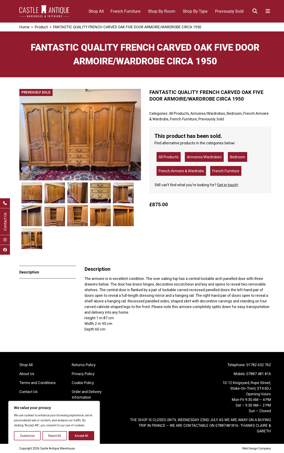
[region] (54, 423)
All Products (179, 113)
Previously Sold (229, 11)
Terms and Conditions (37, 383)
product (41, 27)
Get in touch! (227, 185)
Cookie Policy (83, 383)
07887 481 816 (258, 374)
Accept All (81, 435)
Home (24, 27)
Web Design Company (256, 448)
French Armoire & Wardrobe (181, 171)
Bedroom (234, 113)
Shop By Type (195, 11)
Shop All (96, 11)
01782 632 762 (258, 365)
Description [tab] (29, 272)
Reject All (54, 435)
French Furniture (125, 11)
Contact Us (5, 221)
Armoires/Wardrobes (207, 113)
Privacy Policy (83, 374)
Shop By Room (161, 11)
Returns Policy (84, 365)
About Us (26, 374)
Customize (27, 435)
